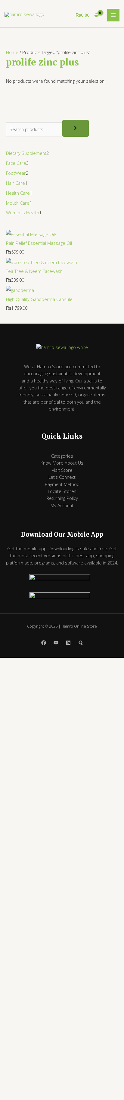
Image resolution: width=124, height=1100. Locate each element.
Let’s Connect (62, 477)
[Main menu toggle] (113, 15)
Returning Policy (62, 498)
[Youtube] (56, 642)
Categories (62, 456)
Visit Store (62, 470)
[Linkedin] (68, 642)
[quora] (80, 642)
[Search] (75, 128)
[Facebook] (43, 642)
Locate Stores (62, 491)
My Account (62, 505)
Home (12, 52)
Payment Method (62, 484)
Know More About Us (62, 463)
